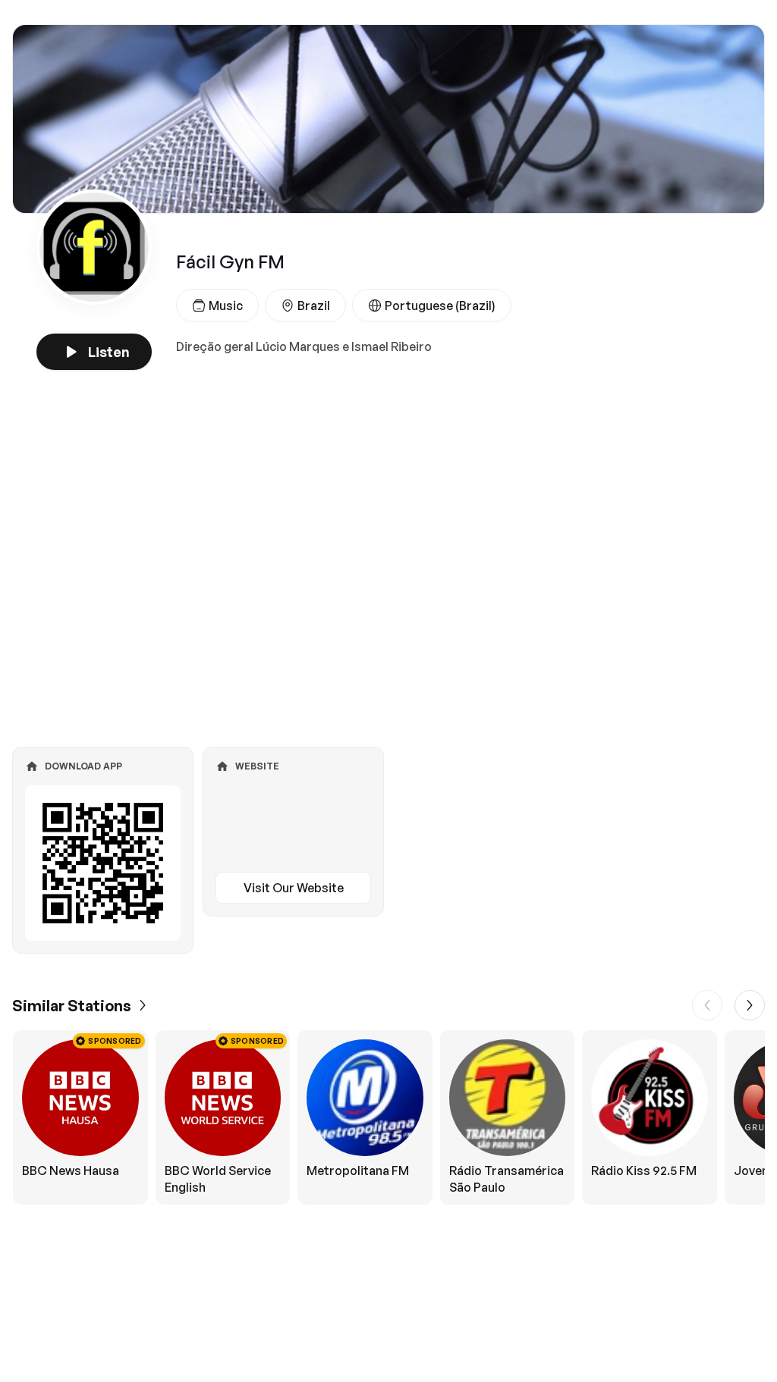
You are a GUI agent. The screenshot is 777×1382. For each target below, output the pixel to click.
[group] (388, 1117)
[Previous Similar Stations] (707, 1005)
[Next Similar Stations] (750, 1005)
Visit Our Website (294, 887)
